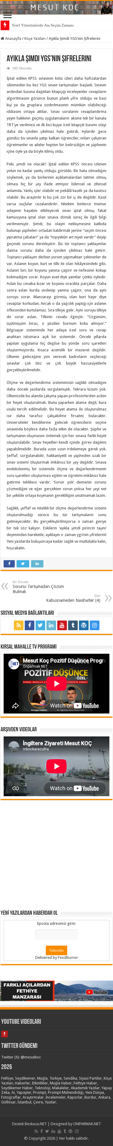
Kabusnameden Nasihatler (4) (73, 598)
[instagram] (94, 625)
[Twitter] (40, 625)
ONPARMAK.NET (87, 1124)
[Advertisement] (56, 854)
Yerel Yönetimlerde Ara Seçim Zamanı (43, 25)
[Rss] (19, 625)
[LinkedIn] (51, 625)
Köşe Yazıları (35, 38)
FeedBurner (68, 957)
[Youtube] (62, 625)
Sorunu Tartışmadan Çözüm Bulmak (38, 587)
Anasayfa (12, 38)
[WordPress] (84, 625)
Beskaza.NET (36, 1124)
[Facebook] (29, 625)
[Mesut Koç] (56, 7)
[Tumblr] (73, 625)
